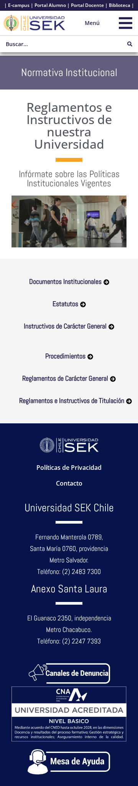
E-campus (19, 5)
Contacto (69, 483)
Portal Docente (87, 5)
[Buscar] (130, 44)
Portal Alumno (50, 5)
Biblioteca (119, 5)
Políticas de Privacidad (69, 467)
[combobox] (61, 44)
